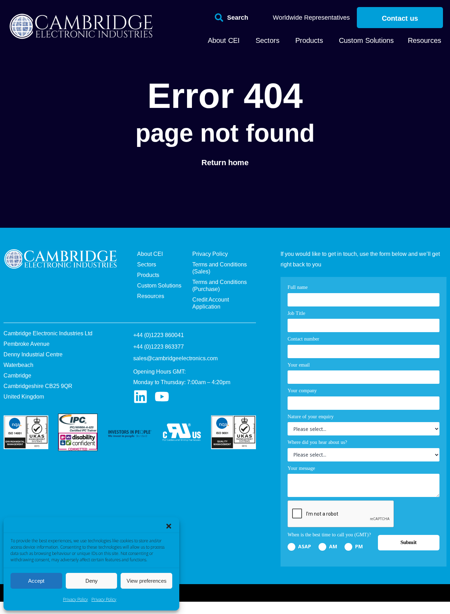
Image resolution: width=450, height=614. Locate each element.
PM (358, 546)
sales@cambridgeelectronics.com (175, 358)
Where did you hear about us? (317, 442)
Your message (301, 468)
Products (148, 275)
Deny (91, 581)
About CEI (150, 254)
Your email (299, 365)
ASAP (304, 546)
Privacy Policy (75, 599)
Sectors (146, 264)
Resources (150, 296)
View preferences (147, 581)
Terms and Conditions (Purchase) (219, 285)
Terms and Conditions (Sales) (219, 267)
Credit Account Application (210, 303)
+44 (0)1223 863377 (158, 347)
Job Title (296, 313)
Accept (36, 581)
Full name (298, 287)
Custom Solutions (159, 286)
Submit (408, 542)
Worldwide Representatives (311, 17)
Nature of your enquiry (311, 416)
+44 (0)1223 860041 (158, 335)
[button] (168, 526)
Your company (302, 390)
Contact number (303, 339)
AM (332, 546)
